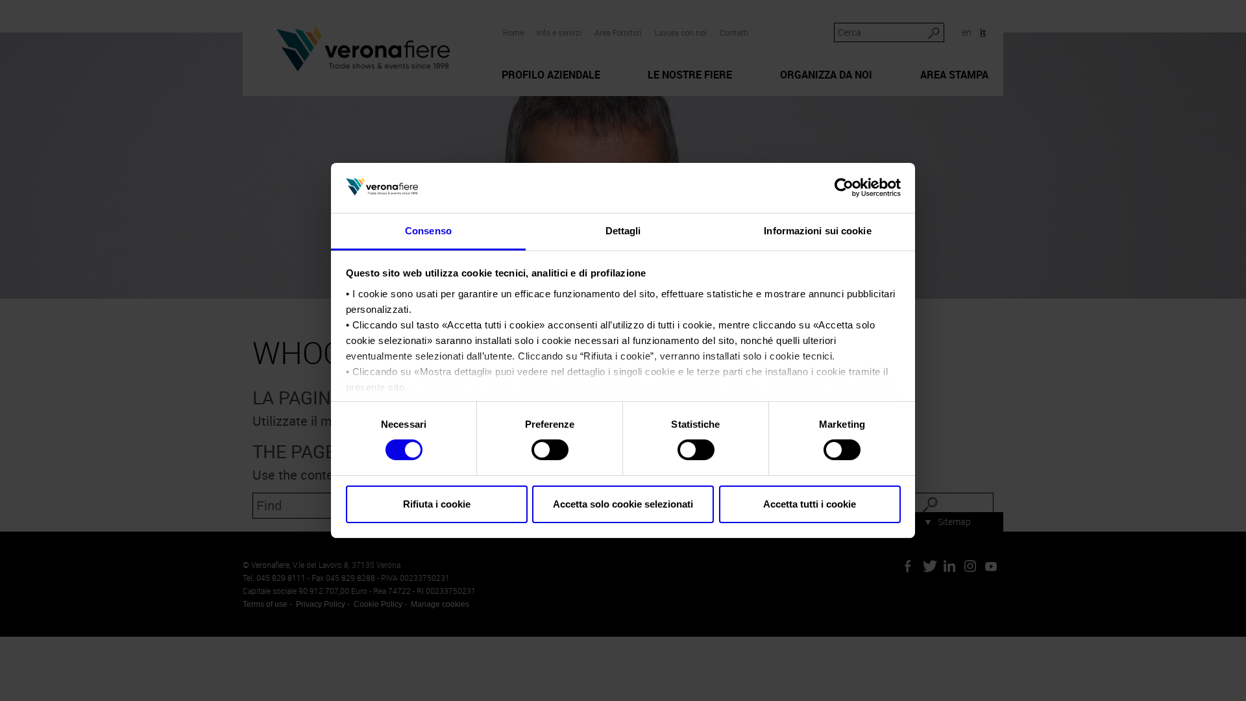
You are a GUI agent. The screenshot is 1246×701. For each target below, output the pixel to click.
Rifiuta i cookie (436, 504)
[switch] (549, 449)
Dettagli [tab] (623, 230)
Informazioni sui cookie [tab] (817, 230)
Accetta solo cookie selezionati (623, 504)
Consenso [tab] (428, 230)
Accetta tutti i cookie (809, 504)
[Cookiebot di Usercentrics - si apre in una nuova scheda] (844, 187)
